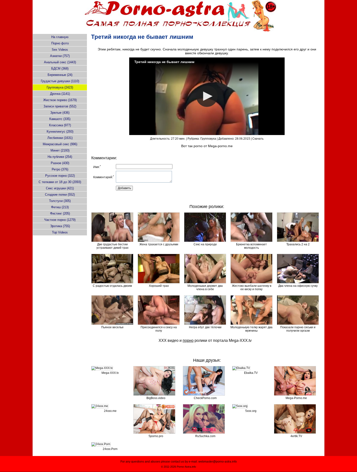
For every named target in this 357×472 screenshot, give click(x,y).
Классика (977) (60, 125)
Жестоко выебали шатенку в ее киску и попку (251, 287)
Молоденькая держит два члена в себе (205, 287)
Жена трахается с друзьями (158, 244)
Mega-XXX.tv (240, 340)
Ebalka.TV (251, 373)
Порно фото (60, 43)
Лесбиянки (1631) (60, 138)
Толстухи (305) (60, 201)
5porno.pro (156, 436)
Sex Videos (60, 49)
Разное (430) (60, 163)
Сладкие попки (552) (60, 194)
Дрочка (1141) (60, 94)
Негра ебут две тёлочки (205, 327)
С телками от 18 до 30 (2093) (60, 182)
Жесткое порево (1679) (60, 100)
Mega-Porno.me (296, 398)
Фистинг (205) (60, 213)
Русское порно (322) (60, 175)
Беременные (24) (60, 75)
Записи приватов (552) (59, 106)
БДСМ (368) (59, 68)
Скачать (258, 138)
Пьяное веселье (112, 327)
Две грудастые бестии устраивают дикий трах (112, 246)
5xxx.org (250, 411)
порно (188, 340)
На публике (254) (60, 157)
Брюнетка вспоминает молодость (251, 246)
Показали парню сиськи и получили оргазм (297, 329)
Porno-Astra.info (186, 466)
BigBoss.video (155, 398)
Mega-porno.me (220, 146)
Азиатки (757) (60, 56)
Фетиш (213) (60, 207)
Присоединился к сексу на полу (159, 329)
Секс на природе (205, 244)
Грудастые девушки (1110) (60, 81)
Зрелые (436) (59, 112)
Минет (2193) (60, 150)
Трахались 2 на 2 (298, 244)
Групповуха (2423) (60, 87)
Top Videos (60, 232)
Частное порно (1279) (60, 220)
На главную (59, 37)
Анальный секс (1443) (60, 62)
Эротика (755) (60, 226)
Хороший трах (159, 286)
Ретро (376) (60, 169)
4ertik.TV (296, 436)
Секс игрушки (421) (60, 188)
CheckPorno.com (205, 398)
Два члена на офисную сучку (298, 286)
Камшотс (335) (59, 119)
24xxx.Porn (110, 449)
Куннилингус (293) (60, 131)
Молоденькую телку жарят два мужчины (251, 329)
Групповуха (208, 138)
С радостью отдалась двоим (112, 286)
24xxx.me (110, 411)
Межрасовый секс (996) (60, 144)
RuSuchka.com (205, 436)
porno (198, 146)
